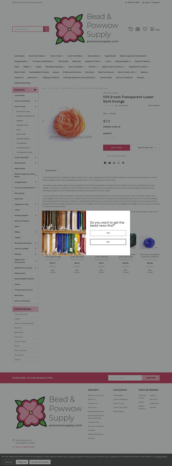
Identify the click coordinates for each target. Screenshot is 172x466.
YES (108, 233)
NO (108, 241)
